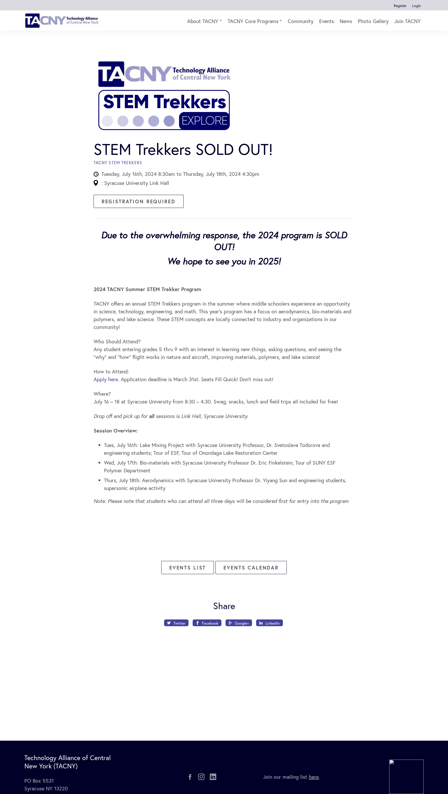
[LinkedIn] (213, 777)
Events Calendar (251, 567)
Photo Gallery (373, 21)
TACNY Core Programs (253, 21)
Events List (187, 567)
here (314, 776)
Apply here (106, 379)
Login (416, 5)
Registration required (139, 201)
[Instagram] (201, 777)
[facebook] (190, 777)
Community (300, 21)
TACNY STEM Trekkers (118, 162)
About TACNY (202, 21)
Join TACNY (407, 21)
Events (326, 21)
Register (400, 5)
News (346, 21)
